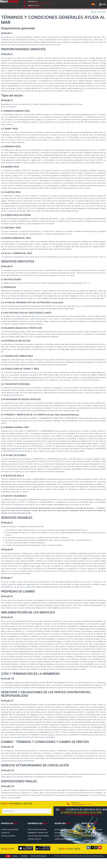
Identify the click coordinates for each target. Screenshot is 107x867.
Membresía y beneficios (38, 833)
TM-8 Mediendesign (97, 856)
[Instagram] (96, 847)
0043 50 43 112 (32, 1)
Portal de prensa (8, 836)
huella (15, 856)
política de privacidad (39, 856)
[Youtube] (100, 847)
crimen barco (60, 839)
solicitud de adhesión (37, 829)
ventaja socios (34, 839)
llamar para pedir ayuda (91, 829)
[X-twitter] (92, 847)
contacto (5, 833)
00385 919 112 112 (33, 5)
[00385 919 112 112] (25, 6)
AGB (8, 856)
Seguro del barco (62, 829)
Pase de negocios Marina (38, 836)
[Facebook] (88, 847)
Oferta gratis (60, 836)
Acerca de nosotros (9, 829)
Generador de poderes (90, 836)
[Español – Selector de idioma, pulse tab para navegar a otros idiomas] (93, 4)
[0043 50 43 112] (25, 2)
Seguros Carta (61, 833)
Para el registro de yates (92, 833)
